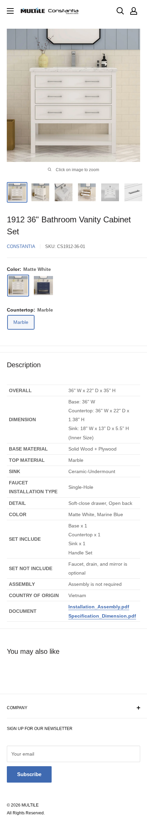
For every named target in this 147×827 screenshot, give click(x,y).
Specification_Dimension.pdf (102, 616)
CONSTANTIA (21, 246)
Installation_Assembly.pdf (98, 606)
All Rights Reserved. (26, 813)
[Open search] (120, 11)
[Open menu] (10, 11)
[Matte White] (18, 286)
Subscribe (29, 774)
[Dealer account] (133, 11)
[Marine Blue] (43, 286)
